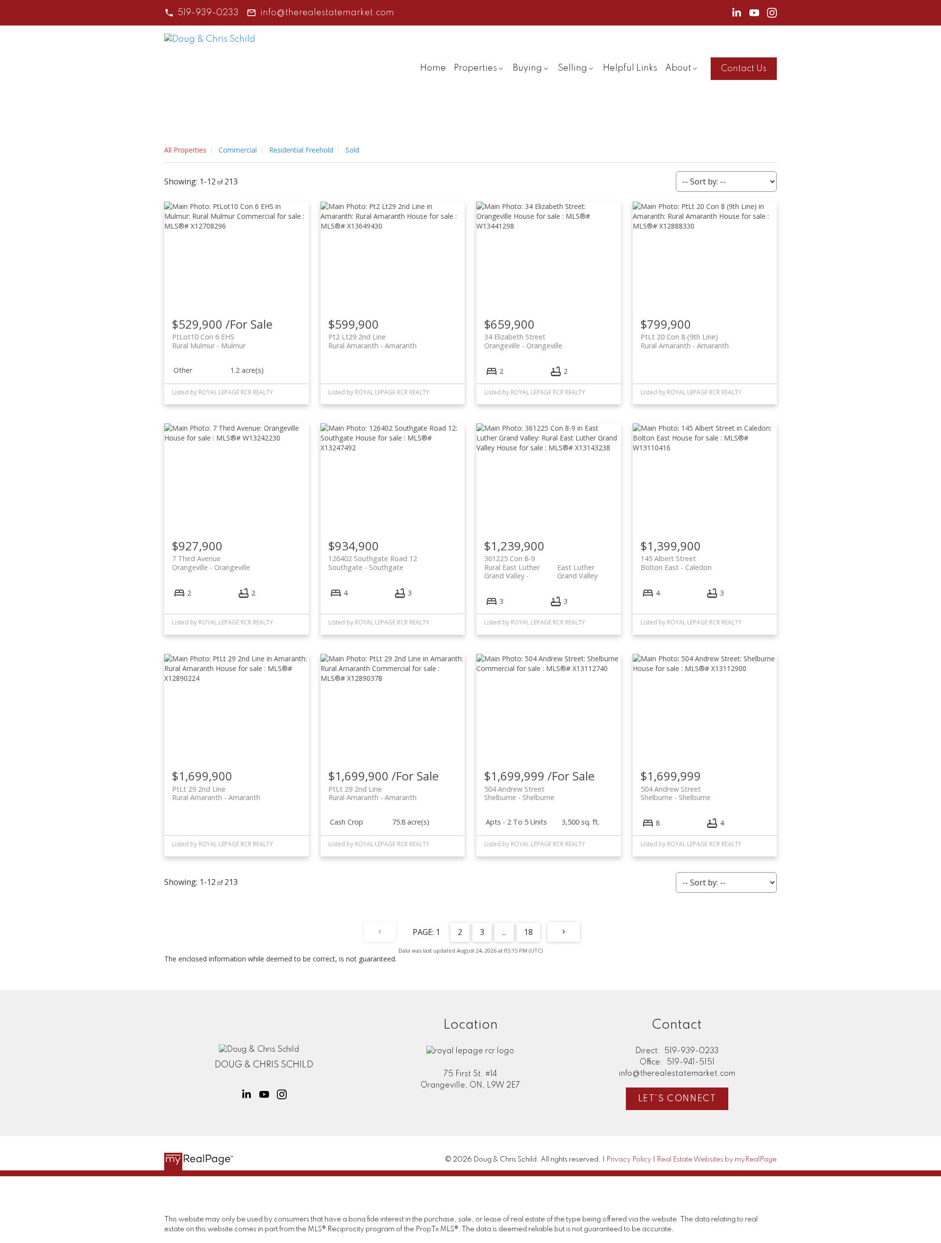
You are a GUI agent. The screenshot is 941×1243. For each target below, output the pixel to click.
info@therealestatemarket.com (327, 12)
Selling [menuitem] (572, 68)
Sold (352, 150)
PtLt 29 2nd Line (216, 793)
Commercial (238, 150)
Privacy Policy (628, 1159)
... (504, 932)
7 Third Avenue (211, 562)
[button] (201, 13)
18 (528, 932)
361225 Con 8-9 (540, 562)
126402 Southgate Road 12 (372, 562)
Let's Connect (677, 1098)
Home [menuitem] (433, 68)
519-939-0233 (208, 12)
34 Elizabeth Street (523, 341)
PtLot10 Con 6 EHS (209, 341)
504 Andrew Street (519, 793)
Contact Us (744, 68)
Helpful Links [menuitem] (630, 68)
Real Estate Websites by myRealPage (717, 1159)
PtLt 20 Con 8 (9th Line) (685, 341)
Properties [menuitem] (475, 68)
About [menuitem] (678, 68)
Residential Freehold (301, 150)
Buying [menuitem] (527, 68)
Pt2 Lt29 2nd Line (372, 341)
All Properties (185, 150)
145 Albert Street (676, 562)
